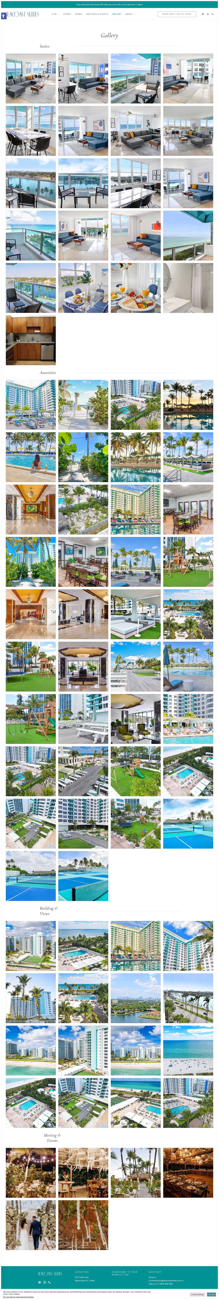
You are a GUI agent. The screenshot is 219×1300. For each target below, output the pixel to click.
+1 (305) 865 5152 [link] (165, 1284)
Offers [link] (67, 14)
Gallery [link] (116, 14)
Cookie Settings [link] (197, 1294)
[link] (3, 16)
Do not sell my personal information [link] (18, 1297)
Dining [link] (78, 14)
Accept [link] (211, 1294)
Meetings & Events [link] (97, 14)
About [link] (129, 14)
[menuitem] (55, 14)
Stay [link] (54, 14)
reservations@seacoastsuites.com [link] (166, 1280)
